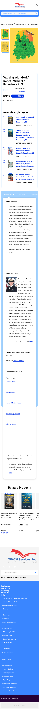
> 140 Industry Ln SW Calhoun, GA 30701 (14, 598)
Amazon (11, 382)
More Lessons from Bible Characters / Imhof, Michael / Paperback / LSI (25, 163)
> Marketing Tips (7, 628)
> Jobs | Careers (6, 659)
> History (5, 656)
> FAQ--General (7, 665)
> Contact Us (6, 649)
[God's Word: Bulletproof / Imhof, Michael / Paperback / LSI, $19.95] (9, 501)
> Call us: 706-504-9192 (9, 602)
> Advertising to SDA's (8, 632)
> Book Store (6, 615)
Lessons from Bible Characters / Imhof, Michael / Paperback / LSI (25, 150)
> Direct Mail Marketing (9, 639)
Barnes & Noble (13, 403)
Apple (10, 392)
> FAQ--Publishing (7, 669)
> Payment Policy (7, 676)
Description (9, 194)
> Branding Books (7, 635)
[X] (4, 567)
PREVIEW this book (18, 360)
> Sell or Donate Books (9, 687)
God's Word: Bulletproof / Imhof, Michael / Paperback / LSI (25, 119)
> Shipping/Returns (8, 673)
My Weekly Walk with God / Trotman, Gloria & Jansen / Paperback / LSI (25, 177)
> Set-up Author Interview (10, 691)
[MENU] (2, 5)
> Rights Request (7, 680)
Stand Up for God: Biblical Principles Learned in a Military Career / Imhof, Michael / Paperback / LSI (25, 135)
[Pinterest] (14, 567)
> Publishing (5, 618)
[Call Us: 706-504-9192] (37, 5)
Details (21, 194)
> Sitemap (5, 609)
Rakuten (11, 424)
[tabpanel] (9, 516)
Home (3, 24)
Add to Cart (19, 705)
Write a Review (20, 91)
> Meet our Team (7, 652)
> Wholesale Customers (9, 683)
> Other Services (7, 643)
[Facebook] (9, 567)
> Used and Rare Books (9, 622)
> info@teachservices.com (10, 605)
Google (13, 413)
